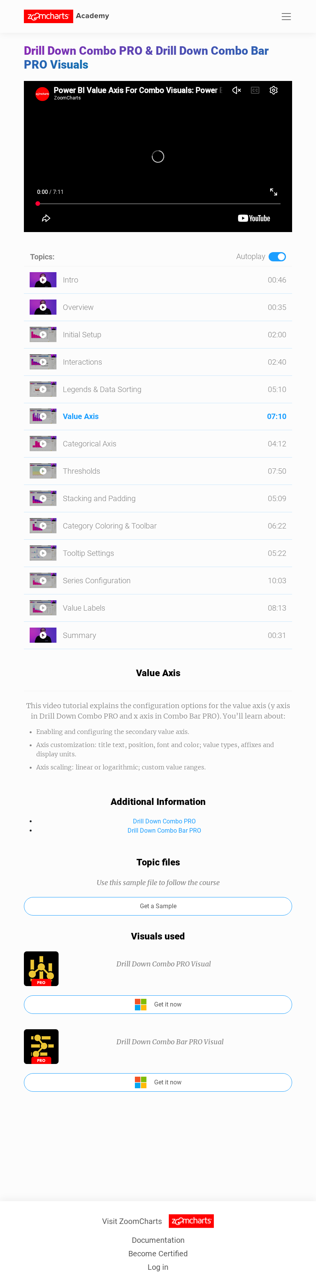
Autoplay (251, 256)
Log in (158, 1267)
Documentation (158, 1240)
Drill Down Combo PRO (164, 821)
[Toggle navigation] (286, 16)
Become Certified (158, 1253)
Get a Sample (158, 906)
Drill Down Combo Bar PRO (164, 830)
